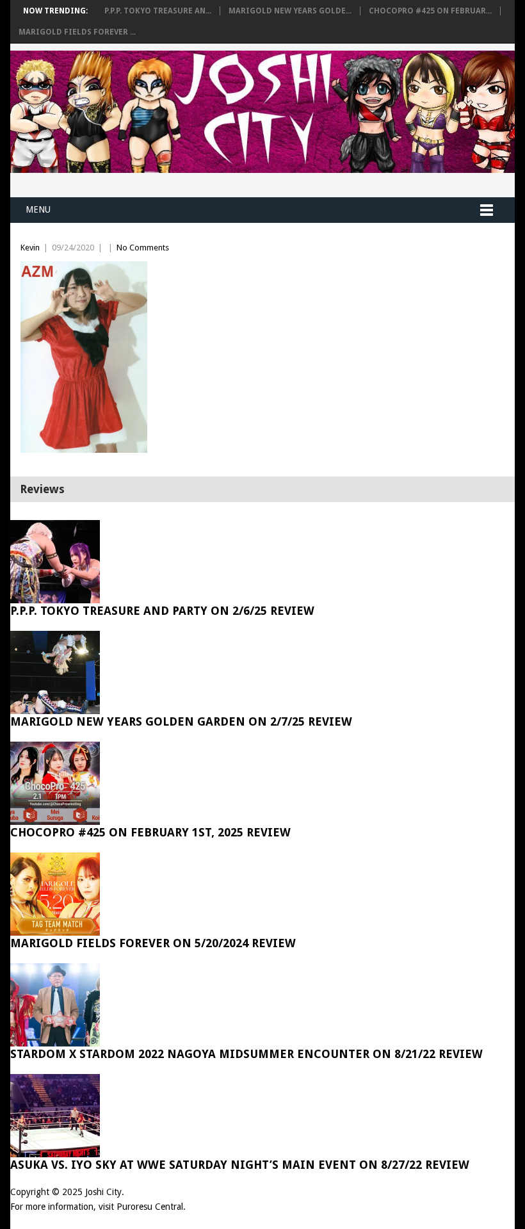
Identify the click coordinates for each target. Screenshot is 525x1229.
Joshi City (103, 1192)
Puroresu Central (150, 1206)
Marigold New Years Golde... (290, 10)
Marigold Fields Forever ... (77, 32)
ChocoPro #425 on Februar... (430, 10)
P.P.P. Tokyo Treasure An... (157, 10)
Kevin (30, 247)
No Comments (143, 247)
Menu (38, 209)
